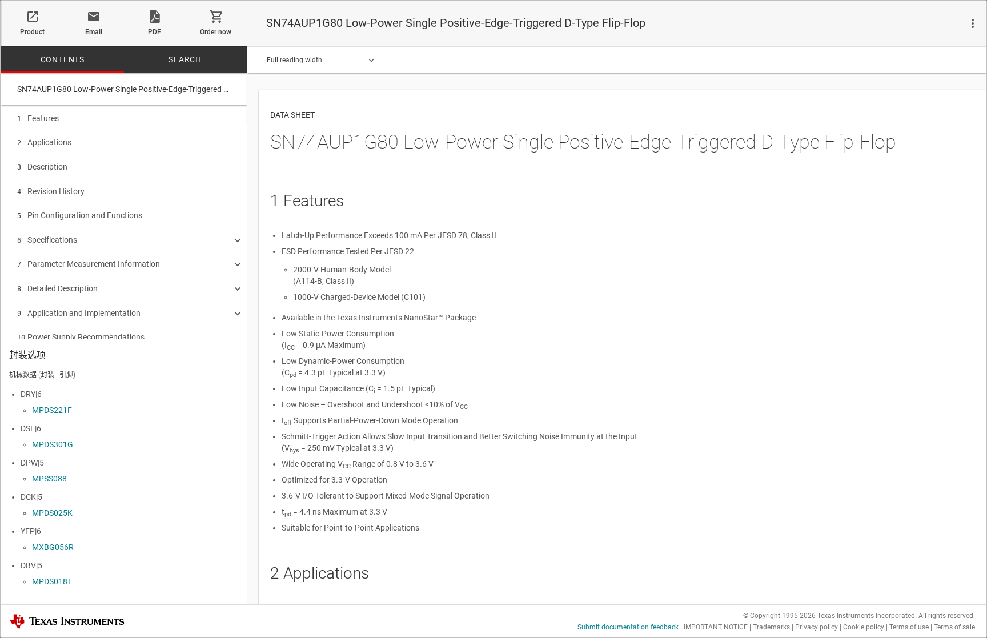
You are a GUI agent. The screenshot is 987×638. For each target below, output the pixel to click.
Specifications (47, 239)
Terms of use (909, 627)
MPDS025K (52, 512)
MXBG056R (53, 547)
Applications (44, 142)
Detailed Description (57, 288)
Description (42, 166)
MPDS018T (52, 581)
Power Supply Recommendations (81, 337)
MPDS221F (52, 410)
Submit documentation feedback (628, 627)
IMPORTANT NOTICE (716, 627)
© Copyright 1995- (779, 616)
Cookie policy (863, 627)
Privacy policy (816, 627)
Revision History (51, 191)
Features (38, 118)
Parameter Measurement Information (88, 263)
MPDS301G (52, 444)
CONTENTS (63, 59)
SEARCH (185, 59)
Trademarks (771, 627)
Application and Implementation (79, 313)
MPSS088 (49, 478)
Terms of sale (954, 627)
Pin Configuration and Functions (79, 215)
